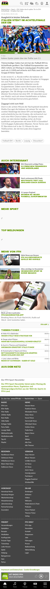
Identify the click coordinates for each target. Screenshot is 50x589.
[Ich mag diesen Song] (36, 576)
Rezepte (4, 531)
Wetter (37, 3)
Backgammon (5, 556)
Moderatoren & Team (32, 504)
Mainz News (29, 415)
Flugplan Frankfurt (31, 479)
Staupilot (31, 3)
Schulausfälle (29, 482)
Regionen (5, 451)
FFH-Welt (29, 522)
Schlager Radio (6, 424)
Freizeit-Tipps (6, 541)
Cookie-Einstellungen (32, 570)
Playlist (26, 3)
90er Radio (5, 412)
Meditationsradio (7, 436)
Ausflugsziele (5, 537)
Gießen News (29, 427)
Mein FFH (47, 3)
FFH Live (4, 406)
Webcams (28, 501)
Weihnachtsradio (7, 433)
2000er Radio (6, 415)
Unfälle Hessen (30, 461)
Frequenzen (29, 534)
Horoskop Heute (7, 491)
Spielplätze (5, 528)
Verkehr (29, 451)
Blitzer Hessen (30, 458)
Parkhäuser (29, 476)
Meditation (5, 534)
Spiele (3, 550)
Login (27, 553)
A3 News (28, 464)
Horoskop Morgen (7, 495)
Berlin (18, 141)
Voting (27, 516)
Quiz (2, 559)
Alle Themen (29, 445)
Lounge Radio (5, 430)
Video (35, 587)
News (27, 402)
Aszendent (5, 510)
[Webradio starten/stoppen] (41, 576)
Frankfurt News (30, 409)
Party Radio (5, 427)
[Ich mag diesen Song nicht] (46, 576)
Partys (3, 562)
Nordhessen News (7, 455)
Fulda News (29, 430)
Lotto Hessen (5, 547)
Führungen (28, 541)
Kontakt (28, 531)
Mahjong (4, 553)
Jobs (26, 537)
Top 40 (3, 439)
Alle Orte (28, 442)
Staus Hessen (29, 455)
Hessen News (30, 406)
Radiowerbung (30, 547)
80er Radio (5, 409)
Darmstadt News (31, 421)
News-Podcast (30, 510)
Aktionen (28, 495)
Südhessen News (7, 467)
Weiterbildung (30, 550)
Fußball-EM (7, 141)
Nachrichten (5, 9)
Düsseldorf (38, 141)
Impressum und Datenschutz (12, 570)
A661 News (29, 470)
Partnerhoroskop (7, 507)
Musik (15, 587)
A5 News (28, 467)
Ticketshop (5, 544)
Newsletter (29, 528)
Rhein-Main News (7, 464)
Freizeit (4, 522)
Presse (27, 544)
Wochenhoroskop (7, 498)
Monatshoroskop (7, 501)
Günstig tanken (30, 473)
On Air (28, 488)
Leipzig (27, 141)
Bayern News (29, 433)
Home (5, 587)
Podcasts (28, 507)
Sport (13, 9)
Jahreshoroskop (6, 504)
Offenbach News (31, 424)
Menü (45, 587)
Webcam (42, 3)
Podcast (25, 587)
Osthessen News (7, 458)
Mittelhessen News (8, 461)
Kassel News (29, 418)
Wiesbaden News (31, 412)
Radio (4, 402)
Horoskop (6, 488)
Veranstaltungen (6, 525)
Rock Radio (5, 418)
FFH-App (44, 324)
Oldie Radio (5, 421)
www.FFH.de (16, 399)
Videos (27, 498)
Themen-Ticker (10, 330)
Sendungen (29, 491)
